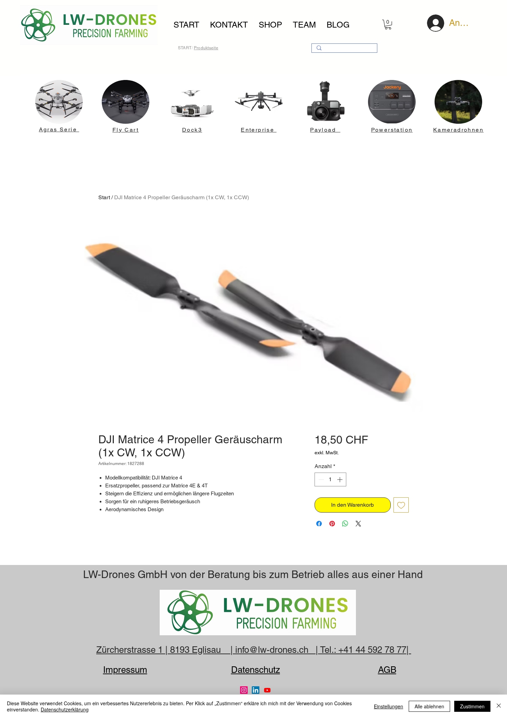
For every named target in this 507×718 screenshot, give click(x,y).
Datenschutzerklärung (65, 709)
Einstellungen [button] (388, 706)
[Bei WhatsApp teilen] (345, 523)
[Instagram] (244, 690)
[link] (388, 25)
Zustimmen (472, 706)
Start (104, 197)
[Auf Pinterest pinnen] (332, 523)
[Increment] (340, 479)
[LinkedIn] (255, 690)
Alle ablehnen (429, 706)
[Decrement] (320, 479)
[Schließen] (499, 706)
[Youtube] (267, 690)
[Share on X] (358, 523)
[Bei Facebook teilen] (319, 523)
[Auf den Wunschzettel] (401, 505)
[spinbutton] (330, 479)
